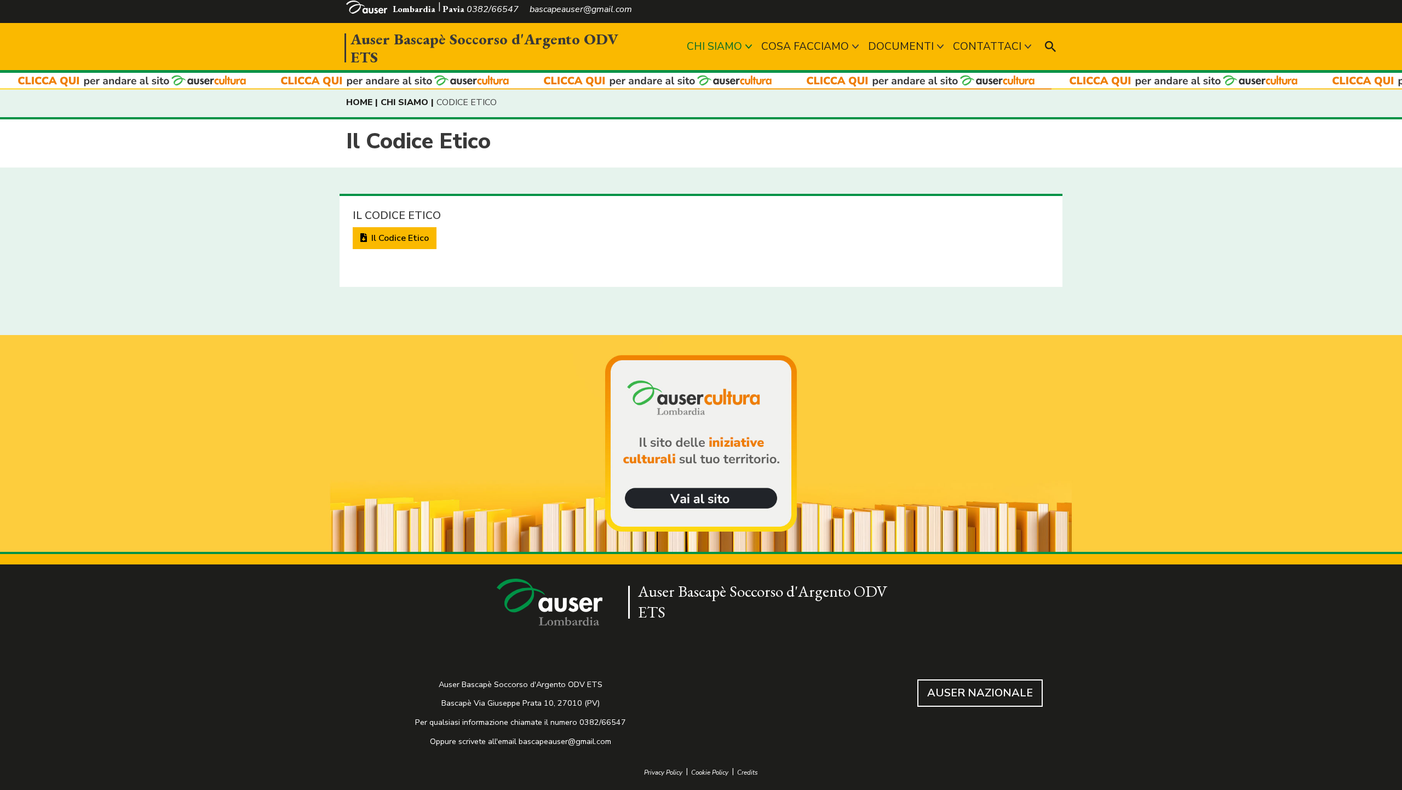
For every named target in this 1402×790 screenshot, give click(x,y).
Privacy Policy (663, 773)
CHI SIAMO (714, 46)
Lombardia (414, 9)
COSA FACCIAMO (805, 46)
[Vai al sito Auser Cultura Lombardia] (701, 81)
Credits (747, 773)
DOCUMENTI (901, 46)
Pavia (453, 9)
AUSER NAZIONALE (980, 692)
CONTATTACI (987, 46)
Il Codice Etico (399, 238)
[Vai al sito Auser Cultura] (701, 444)
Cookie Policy (709, 773)
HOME (359, 102)
